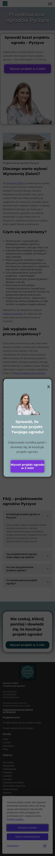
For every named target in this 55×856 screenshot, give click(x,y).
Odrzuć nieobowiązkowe (27, 837)
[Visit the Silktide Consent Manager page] (44, 845)
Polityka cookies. (15, 819)
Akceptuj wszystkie (27, 827)
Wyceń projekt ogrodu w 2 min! (27, 466)
